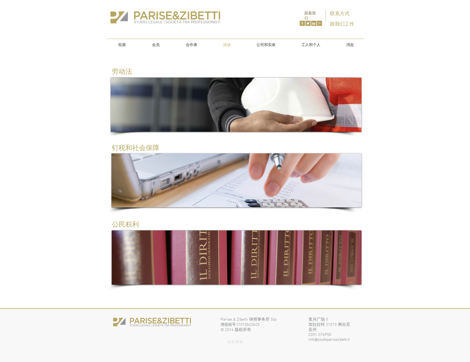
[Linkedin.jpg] (313, 23)
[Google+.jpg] (319, 23)
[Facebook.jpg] (302, 23)
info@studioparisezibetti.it (329, 339)
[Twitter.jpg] (308, 23)
